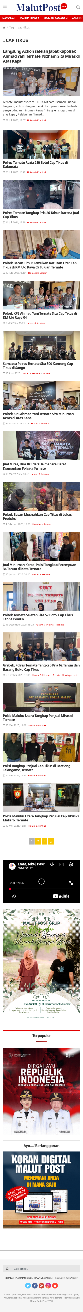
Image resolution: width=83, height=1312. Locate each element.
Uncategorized (69, 675)
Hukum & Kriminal (36, 120)
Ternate (46, 373)
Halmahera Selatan (37, 272)
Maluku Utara (29, 18)
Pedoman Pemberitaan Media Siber (34, 1278)
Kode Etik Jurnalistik (66, 1278)
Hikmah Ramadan (55, 18)
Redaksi (9, 1278)
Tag (11, 27)
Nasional (8, 18)
